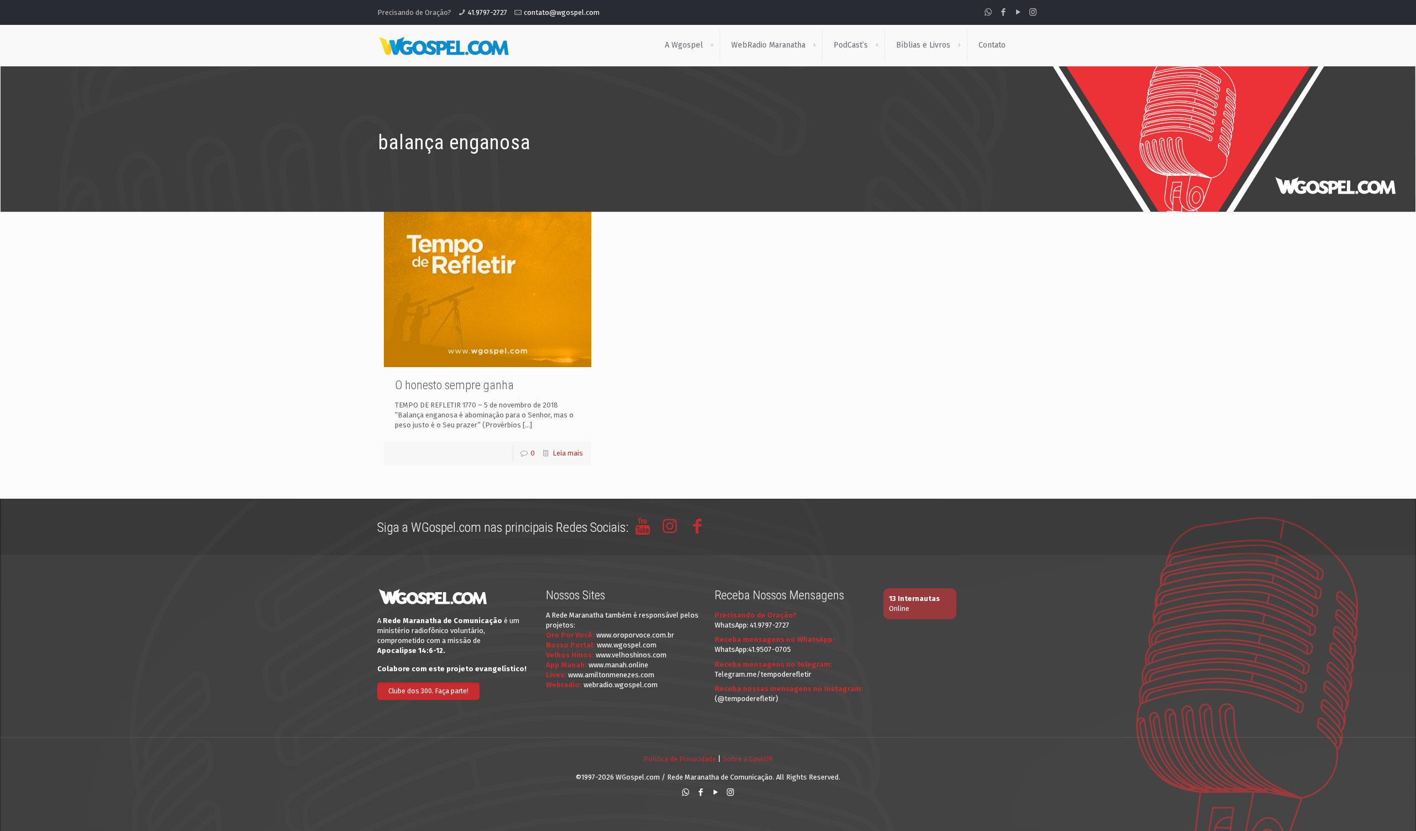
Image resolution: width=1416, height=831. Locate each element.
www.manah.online (618, 665)
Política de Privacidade (679, 759)
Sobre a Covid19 (747, 759)
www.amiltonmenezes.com (611, 675)
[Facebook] (1003, 12)
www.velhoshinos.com (631, 655)
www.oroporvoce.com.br (635, 635)
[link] (711, 45)
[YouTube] (1018, 12)
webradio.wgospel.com (621, 685)
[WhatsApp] (988, 12)
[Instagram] (1033, 12)
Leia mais (568, 453)
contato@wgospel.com (562, 12)
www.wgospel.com (627, 645)
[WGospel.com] (443, 45)
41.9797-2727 (487, 12)
